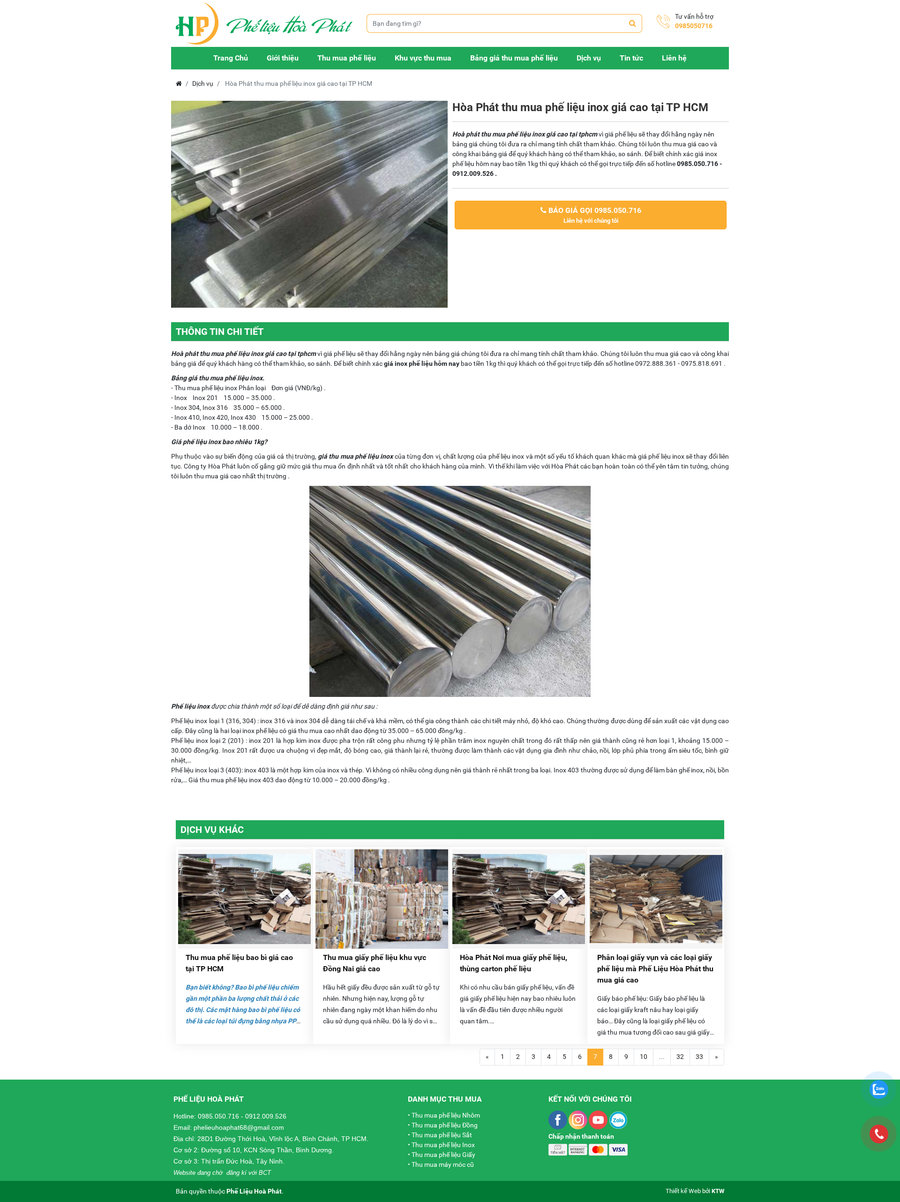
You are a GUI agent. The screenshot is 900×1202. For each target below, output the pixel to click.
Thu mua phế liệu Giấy (443, 1154)
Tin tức (631, 57)
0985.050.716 (218, 1116)
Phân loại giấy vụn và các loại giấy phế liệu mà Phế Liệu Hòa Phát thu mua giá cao (655, 968)
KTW (718, 1190)
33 (699, 1056)
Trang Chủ (230, 57)
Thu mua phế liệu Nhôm (446, 1115)
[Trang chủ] (264, 23)
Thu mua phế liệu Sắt (442, 1135)
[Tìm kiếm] (632, 23)
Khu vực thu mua (423, 57)
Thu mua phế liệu (346, 57)
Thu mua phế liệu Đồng (445, 1125)
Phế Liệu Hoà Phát (254, 1191)
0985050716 (693, 26)
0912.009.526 (265, 1116)
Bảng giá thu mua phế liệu (514, 57)
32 (680, 1056)
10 (643, 1056)
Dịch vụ (589, 57)
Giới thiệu (283, 57)
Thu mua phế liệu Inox (443, 1145)
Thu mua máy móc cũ (443, 1164)
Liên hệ (674, 57)
